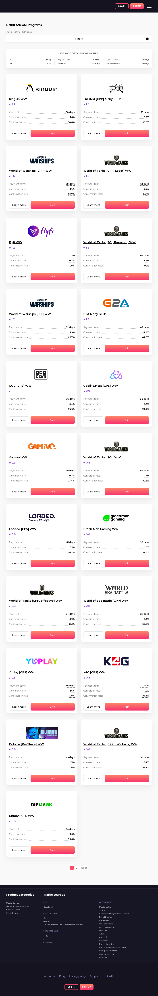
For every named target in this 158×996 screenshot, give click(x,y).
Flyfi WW (15, 242)
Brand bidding (105, 917)
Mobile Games (12, 903)
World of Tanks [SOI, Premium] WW (109, 242)
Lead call (103, 930)
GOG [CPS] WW (20, 385)
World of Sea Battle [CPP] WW (105, 600)
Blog (62, 976)
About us (49, 976)
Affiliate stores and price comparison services (63, 925)
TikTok (46, 936)
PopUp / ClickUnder (108, 950)
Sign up (137, 6)
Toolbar (102, 910)
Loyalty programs (107, 927)
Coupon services (106, 954)
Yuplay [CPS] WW (21, 672)
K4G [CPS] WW (94, 672)
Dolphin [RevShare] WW (26, 744)
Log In (121, 6)
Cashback (103, 940)
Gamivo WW (18, 457)
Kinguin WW (18, 99)
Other (46, 918)
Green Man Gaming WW (100, 529)
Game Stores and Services (17, 906)
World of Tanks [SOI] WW (102, 457)
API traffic (103, 937)
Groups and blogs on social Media (114, 913)
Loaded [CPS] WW (22, 529)
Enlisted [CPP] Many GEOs (102, 99)
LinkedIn (108, 976)
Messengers (104, 920)
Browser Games (13, 909)
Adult (101, 934)
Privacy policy (77, 976)
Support (94, 976)
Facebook (47, 942)
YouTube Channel (107, 924)
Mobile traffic (105, 907)
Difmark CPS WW (21, 816)
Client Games (12, 913)
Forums (46, 921)
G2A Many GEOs (94, 314)
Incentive (103, 957)
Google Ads (48, 907)
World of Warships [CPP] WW (30, 170)
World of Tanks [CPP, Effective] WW (35, 600)
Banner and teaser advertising (112, 947)
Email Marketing (106, 944)
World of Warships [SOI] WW (30, 314)
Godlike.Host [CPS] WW (100, 385)
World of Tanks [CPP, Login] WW (107, 170)
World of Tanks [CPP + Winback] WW (110, 744)
